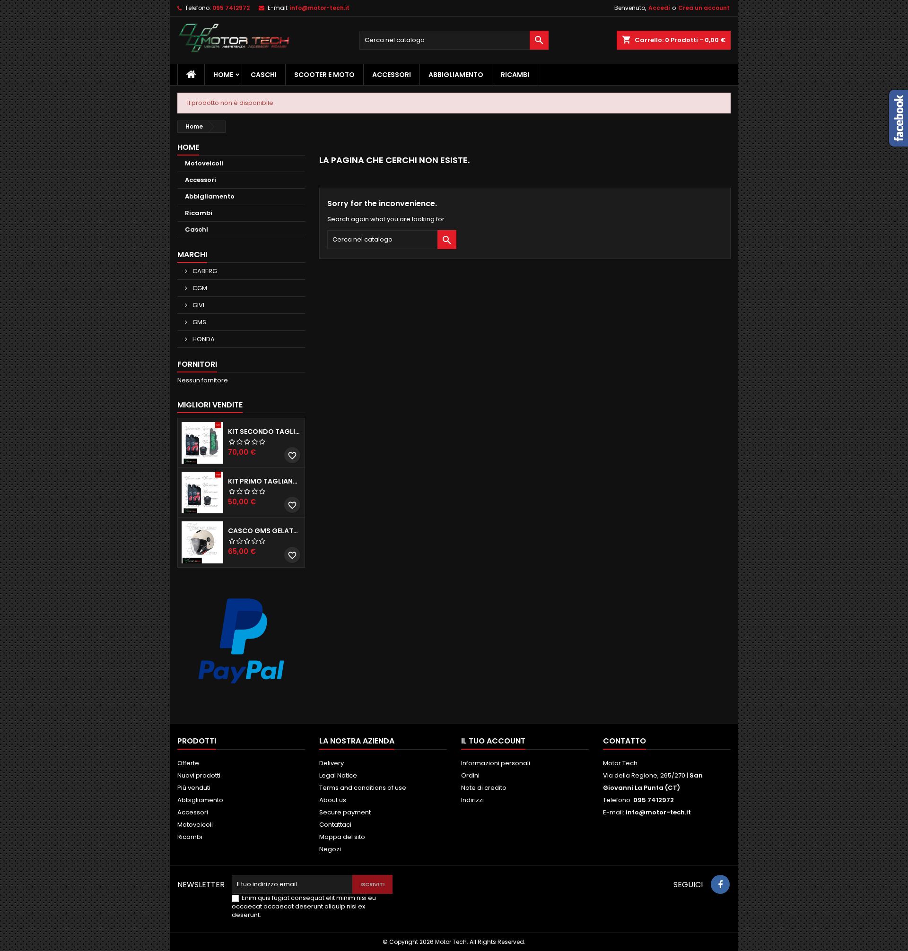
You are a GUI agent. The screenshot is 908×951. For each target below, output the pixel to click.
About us (332, 799)
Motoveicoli (204, 163)
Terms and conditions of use (362, 787)
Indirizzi (472, 799)
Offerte (188, 763)
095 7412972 (231, 8)
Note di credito (483, 787)
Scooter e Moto (324, 74)
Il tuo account (493, 740)
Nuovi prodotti (198, 775)
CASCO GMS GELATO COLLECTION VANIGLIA (264, 531)
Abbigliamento (455, 74)
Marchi (192, 254)
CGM (199, 288)
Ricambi (515, 74)
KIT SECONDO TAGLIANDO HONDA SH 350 (264, 431)
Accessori (391, 74)
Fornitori (197, 364)
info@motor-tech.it (319, 8)
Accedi (659, 8)
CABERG (204, 271)
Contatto (624, 740)
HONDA (203, 339)
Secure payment (345, 812)
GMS (198, 322)
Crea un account (704, 8)
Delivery (331, 763)
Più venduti (193, 787)
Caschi (264, 74)
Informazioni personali (495, 763)
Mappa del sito (342, 836)
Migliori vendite (210, 404)
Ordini (470, 775)
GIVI (197, 305)
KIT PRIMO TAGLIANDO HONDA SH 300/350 (264, 481)
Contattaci (335, 824)
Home (223, 74)
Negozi (330, 849)
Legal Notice (338, 775)
